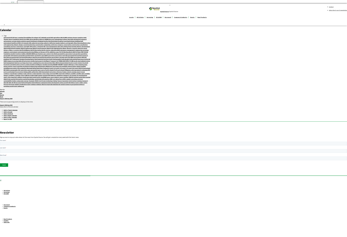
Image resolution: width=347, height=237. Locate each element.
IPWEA (61, 61)
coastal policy (39, 45)
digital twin (50, 48)
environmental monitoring (26, 52)
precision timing (23, 72)
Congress (61, 45)
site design (72, 75)
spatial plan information (42, 79)
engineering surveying (82, 50)
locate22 (6, 64)
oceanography (13, 70)
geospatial (71, 55)
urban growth (64, 83)
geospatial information (44, 57)
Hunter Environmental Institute (39, 59)
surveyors (80, 79)
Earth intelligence (25, 50)
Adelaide (44, 37)
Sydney (14, 81)
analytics (81, 37)
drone (85, 48)
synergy (26, 81)
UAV (7, 83)
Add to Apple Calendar (10, 115)
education (54, 50)
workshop (7, 86)
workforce (81, 84)
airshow (69, 37)
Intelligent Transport (50, 61)
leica (39, 63)
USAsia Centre (75, 83)
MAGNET (55, 64)
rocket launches (37, 73)
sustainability (8, 81)
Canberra (63, 43)
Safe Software (66, 73)
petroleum (61, 70)
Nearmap (30, 68)
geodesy (78, 54)
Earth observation (36, 50)
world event (13, 86)
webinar (33, 84)
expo (57, 52)
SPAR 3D (71, 77)
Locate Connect (78, 63)
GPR (82, 57)
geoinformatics (30, 55)
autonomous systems (10, 41)
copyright (26, 46)
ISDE (64, 61)
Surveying (150, 17)
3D (12, 37)
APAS (28, 39)
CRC (44, 46)
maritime (20, 66)
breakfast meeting (63, 41)
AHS (61, 37)
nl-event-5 (76, 68)
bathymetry (34, 41)
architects (41, 39)
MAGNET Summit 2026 (64, 64)
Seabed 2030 (34, 75)
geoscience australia (61, 55)
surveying (74, 79)
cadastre (46, 43)
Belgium (41, 41)
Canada (57, 43)
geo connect (47, 54)
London (27, 64)
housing (27, 59)
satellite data (80, 73)
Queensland (45, 72)
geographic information (11, 55)
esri (39, 52)
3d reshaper (35, 37)
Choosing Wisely (82, 43)
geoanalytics (62, 54)
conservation (68, 45)
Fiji (76, 52)
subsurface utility (60, 79)
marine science (12, 66)
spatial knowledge (29, 79)
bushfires (15, 43)
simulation (59, 75)
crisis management (51, 46)
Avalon (19, 41)
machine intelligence (36, 64)
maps (85, 64)
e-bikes (10, 50)
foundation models (9, 54)
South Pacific (36, 77)
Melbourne (49, 66)
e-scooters (16, 50)
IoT (58, 61)
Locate (131, 17)
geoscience (51, 55)
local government (63, 63)
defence (79, 46)
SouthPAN (44, 77)
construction (76, 45)
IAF (89, 59)
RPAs (57, 73)
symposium (20, 81)
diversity (80, 48)
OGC (19, 70)
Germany (62, 57)
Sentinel (45, 75)
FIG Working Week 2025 (68, 52)
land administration (84, 61)
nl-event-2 (57, 68)
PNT (89, 70)
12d (5, 37)
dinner (65, 48)
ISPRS (67, 61)
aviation (23, 41)
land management (9, 63)
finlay (79, 52)
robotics (29, 73)
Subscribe (7, 222)
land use (17, 63)
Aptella (36, 39)
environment (14, 52)
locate (71, 63)
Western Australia (47, 84)
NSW (7, 70)
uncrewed (19, 83)
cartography (70, 43)
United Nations (36, 83)
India (20, 61)
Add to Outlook (8, 114)
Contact (331, 7)
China (75, 43)
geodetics (84, 54)
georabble (45, 55)
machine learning (48, 64)
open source (41, 70)
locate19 (85, 63)
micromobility (63, 66)
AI (63, 37)
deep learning (72, 46)
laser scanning (33, 63)
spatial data (82, 77)
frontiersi (18, 54)
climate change (18, 45)
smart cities (7, 77)
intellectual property (37, 61)
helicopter (16, 59)
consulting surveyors (10, 46)
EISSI (58, 50)
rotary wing (45, 73)
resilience (7, 73)
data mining (64, 46)
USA (69, 83)
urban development (54, 83)
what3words (57, 84)
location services (20, 64)
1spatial (8, 37)
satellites (12, 75)
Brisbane (72, 41)
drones (6, 50)
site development (81, 75)
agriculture (56, 37)
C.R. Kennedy (25, 43)
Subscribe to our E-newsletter (338, 10)
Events (192, 17)
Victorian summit (14, 84)
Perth (56, 70)
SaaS (60, 73)
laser (27, 63)
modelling (7, 68)
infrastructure (26, 61)
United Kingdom (27, 83)
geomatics (38, 55)
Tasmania (32, 81)
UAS (5, 83)
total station (72, 81)
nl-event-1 (51, 68)
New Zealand (44, 68)
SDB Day (27, 75)
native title (16, 68)
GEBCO (33, 54)
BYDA (19, 43)
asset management (57, 39)
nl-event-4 (70, 68)
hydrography (65, 59)
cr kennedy (40, 46)
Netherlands (36, 68)
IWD (72, 61)
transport (85, 81)
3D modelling (27, 37)
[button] (9, 107)
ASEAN (47, 39)
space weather (64, 77)
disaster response (72, 48)
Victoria (6, 84)
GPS (85, 57)
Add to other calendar (10, 117)
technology (49, 81)
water (29, 84)
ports (5, 72)
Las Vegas (23, 63)
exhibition (52, 52)
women (63, 84)
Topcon (59, 81)
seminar (40, 75)
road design (13, 73)
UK (13, 83)
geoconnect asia (71, 54)
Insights (6, 220)
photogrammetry (76, 70)
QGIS (40, 72)
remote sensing (72, 72)
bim (49, 41)
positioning (11, 72)
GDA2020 (28, 54)
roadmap (20, 73)
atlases (65, 39)
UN (15, 83)
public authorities (33, 72)
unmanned (44, 83)
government (77, 57)
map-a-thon (75, 64)
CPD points (33, 46)
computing (47, 45)
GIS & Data (140, 17)
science (22, 75)
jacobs (76, 61)
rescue (83, 72)
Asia (50, 39)
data (59, 46)
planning (85, 70)
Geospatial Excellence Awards (28, 57)
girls (66, 57)
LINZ (56, 63)
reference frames (61, 72)
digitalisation (58, 48)
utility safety (83, 83)
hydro (51, 59)
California (52, 43)
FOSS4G (85, 52)
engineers (7, 52)
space (49, 77)
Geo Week (54, 54)
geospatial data (14, 57)
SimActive (53, 75)
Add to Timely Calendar (11, 110)
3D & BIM (159, 17)
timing (55, 81)
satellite (73, 73)
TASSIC (37, 81)
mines (75, 66)
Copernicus (19, 46)
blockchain (54, 41)
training (79, 81)
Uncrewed (168, 17)
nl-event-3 (64, 68)
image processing (12, 61)
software (20, 77)
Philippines (67, 70)
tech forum (42, 81)
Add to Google (8, 112)
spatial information (17, 79)
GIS (69, 57)
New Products (202, 17)
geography (21, 55)
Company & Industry (180, 17)
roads (25, 73)
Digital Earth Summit (14, 48)
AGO (52, 37)
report (79, 72)
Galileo (24, 54)
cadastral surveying (37, 43)
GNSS (72, 57)
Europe (43, 52)
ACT (40, 37)
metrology (56, 66)
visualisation (23, 84)
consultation (84, 45)
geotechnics (55, 57)
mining (79, 66)
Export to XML (8, 119)
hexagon (22, 59)
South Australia (27, 77)
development (86, 46)
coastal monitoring (29, 45)
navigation (23, 68)
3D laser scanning (18, 37)
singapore (66, 75)
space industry (55, 77)
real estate (52, 72)
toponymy (65, 81)
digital (6, 48)
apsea (32, 39)
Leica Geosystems (46, 63)
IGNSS (5, 61)
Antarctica (23, 39)
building (77, 41)
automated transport (80, 39)
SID (49, 75)
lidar (53, 63)
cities (88, 43)
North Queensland (84, 68)
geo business (40, 54)
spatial (76, 77)
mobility (83, 66)
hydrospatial (73, 59)
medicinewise (41, 66)
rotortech (52, 73)
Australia (70, 39)
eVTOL (47, 52)
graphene (7, 59)
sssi (54, 79)
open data (24, 70)
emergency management (67, 50)
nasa (11, 68)
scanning (17, 75)
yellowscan (20, 86)
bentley (46, 41)
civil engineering (9, 45)
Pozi (16, 72)
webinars (39, 84)
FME (82, 52)
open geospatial (32, 70)
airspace (75, 37)
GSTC (11, 59)
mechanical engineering (30, 66)
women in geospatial (71, 84)
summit (68, 79)
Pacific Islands (49, 70)
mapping (81, 64)
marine (6, 66)
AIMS (65, 37)
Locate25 (12, 64)
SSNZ (51, 79)
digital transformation (40, 48)
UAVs (10, 83)
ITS (70, 61)
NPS (5, 70)
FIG (60, 52)
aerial (49, 37)
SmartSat (14, 77)
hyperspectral (82, 59)
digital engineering (27, 48)
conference (54, 45)
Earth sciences (46, 50)
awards (28, 41)
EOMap (36, 52)
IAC (87, 59)
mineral (70, 66)
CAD (30, 43)
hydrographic (57, 59)
